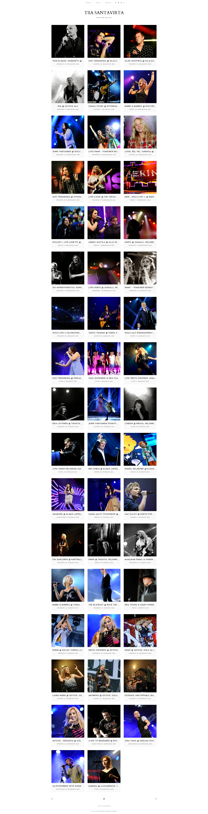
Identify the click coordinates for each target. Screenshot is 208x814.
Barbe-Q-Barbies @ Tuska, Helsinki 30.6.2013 (76, 605)
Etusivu (88, 2)
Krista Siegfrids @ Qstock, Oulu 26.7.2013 (111, 650)
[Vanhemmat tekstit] (156, 799)
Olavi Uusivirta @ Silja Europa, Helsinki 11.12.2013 (152, 61)
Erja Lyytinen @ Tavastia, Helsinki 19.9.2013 (76, 424)
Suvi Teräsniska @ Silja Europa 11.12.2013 (111, 61)
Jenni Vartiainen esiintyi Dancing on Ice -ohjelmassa (119, 424)
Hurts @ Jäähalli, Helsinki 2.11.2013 (144, 242)
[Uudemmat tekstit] (51, 799)
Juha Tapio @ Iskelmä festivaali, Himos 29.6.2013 (151, 741)
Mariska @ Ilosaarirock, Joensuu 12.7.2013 (112, 786)
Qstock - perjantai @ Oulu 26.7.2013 (72, 741)
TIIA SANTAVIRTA (104, 13)
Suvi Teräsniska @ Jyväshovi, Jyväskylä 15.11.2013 (80, 197)
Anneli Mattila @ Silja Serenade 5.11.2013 (111, 242)
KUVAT (98, 2)
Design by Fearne (111, 811)
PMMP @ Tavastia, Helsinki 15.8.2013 (108, 559)
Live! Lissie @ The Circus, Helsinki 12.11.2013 (112, 197)
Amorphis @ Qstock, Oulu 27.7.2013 (108, 695)
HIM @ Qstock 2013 (68, 106)
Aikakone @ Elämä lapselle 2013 (71, 514)
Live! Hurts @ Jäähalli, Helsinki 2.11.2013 (111, 288)
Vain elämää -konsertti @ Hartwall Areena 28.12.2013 (82, 61)
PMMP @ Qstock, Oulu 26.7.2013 (142, 650)
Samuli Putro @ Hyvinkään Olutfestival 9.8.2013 (116, 106)
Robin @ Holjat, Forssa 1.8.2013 (70, 650)
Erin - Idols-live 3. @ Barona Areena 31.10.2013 (150, 197)
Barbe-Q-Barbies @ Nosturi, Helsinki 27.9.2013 (149, 106)
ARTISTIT (108, 2)
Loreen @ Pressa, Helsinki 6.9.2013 (144, 424)
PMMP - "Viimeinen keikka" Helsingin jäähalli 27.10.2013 (155, 288)
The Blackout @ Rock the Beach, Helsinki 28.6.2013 (117, 605)
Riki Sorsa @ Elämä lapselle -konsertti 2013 (113, 469)
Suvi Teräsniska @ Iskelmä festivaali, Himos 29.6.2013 (82, 378)
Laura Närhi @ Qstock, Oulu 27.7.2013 (73, 695)
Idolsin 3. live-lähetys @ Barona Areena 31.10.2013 (81, 242)
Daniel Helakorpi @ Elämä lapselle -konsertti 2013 (154, 469)
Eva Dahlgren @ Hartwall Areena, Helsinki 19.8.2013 (81, 559)
